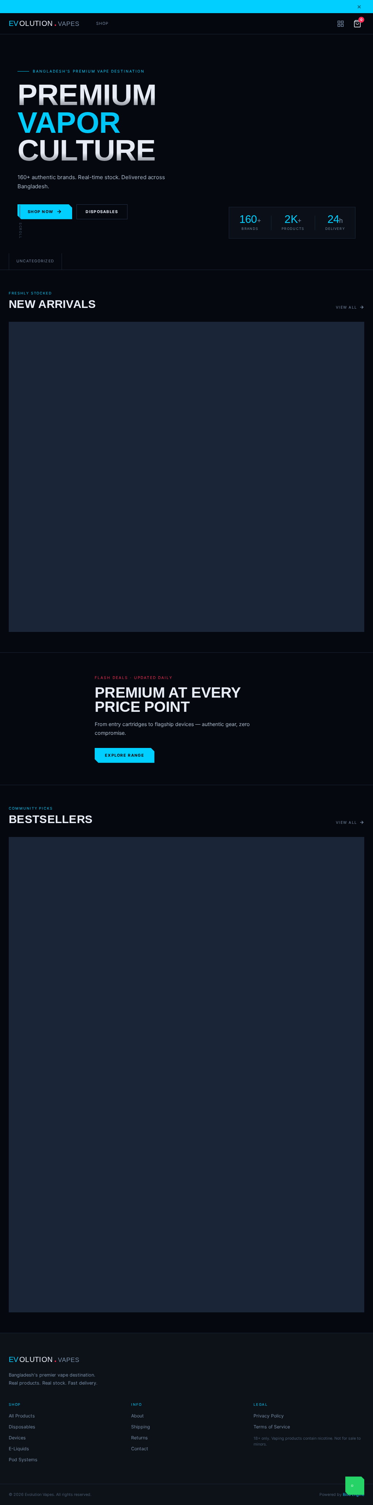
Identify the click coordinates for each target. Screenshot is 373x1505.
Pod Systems (23, 1459)
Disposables (102, 211)
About (137, 1416)
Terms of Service (272, 1426)
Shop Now (40, 211)
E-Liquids (19, 1448)
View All (346, 307)
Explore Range (124, 755)
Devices (17, 1437)
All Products (22, 1416)
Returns (139, 1437)
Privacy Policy (269, 1416)
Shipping (140, 1426)
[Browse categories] (341, 24)
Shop (102, 23)
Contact (139, 1448)
